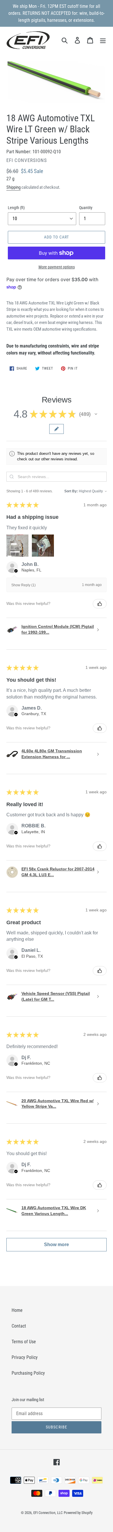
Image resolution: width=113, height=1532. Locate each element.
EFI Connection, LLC (48, 1512)
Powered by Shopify (78, 1512)
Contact (19, 1326)
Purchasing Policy (28, 1373)
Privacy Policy (25, 1357)
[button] (95, 414)
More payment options (57, 267)
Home (17, 1310)
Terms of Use (24, 1341)
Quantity (85, 207)
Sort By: (71, 491)
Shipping (13, 187)
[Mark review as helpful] (100, 603)
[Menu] (102, 40)
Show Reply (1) (23, 585)
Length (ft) (16, 207)
